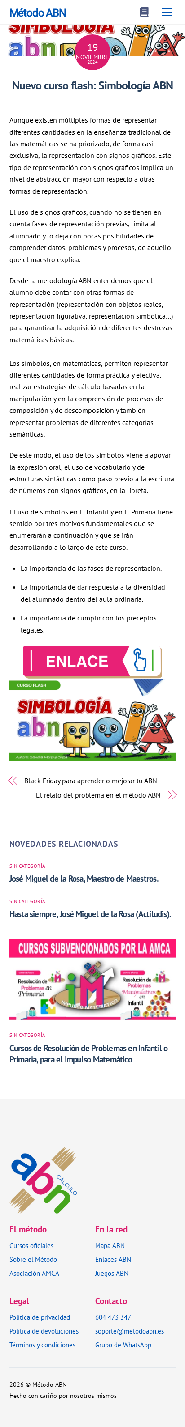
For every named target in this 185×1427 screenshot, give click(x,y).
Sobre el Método (33, 1259)
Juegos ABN (111, 1273)
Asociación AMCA (34, 1273)
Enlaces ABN (113, 1259)
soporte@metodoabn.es (129, 1331)
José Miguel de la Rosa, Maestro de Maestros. (84, 878)
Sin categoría (27, 866)
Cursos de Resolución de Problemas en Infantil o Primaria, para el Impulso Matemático (88, 1053)
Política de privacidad (39, 1317)
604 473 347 (113, 1317)
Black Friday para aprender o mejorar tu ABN (90, 780)
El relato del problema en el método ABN (98, 794)
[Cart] (144, 12)
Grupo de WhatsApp (123, 1345)
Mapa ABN (110, 1245)
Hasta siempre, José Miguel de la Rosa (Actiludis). (90, 913)
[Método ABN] (43, 1208)
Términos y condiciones (42, 1345)
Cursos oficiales (31, 1245)
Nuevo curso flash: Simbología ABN (92, 85)
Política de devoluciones (44, 1331)
